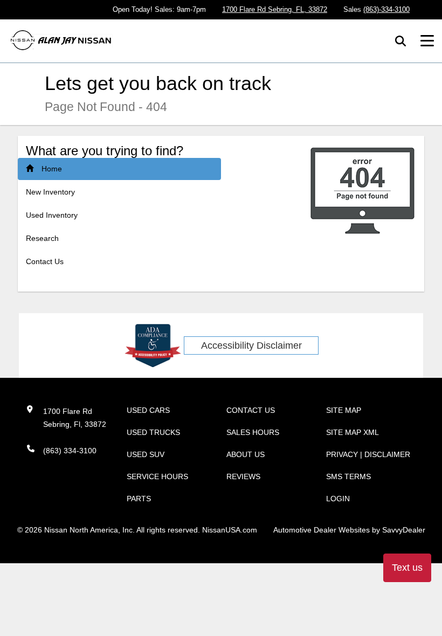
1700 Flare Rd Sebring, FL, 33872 (274, 9)
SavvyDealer (403, 530)
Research (42, 238)
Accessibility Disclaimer (251, 345)
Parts (139, 498)
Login (338, 498)
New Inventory (50, 192)
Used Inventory (52, 215)
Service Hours (157, 476)
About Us (245, 454)
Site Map (343, 410)
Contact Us (45, 261)
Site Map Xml (352, 432)
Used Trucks (153, 432)
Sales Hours (252, 432)
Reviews (243, 476)
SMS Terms (348, 476)
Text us (407, 567)
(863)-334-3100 (386, 9)
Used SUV (145, 454)
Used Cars (148, 410)
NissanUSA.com (229, 530)
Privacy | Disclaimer (368, 454)
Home (52, 168)
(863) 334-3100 (69, 450)
